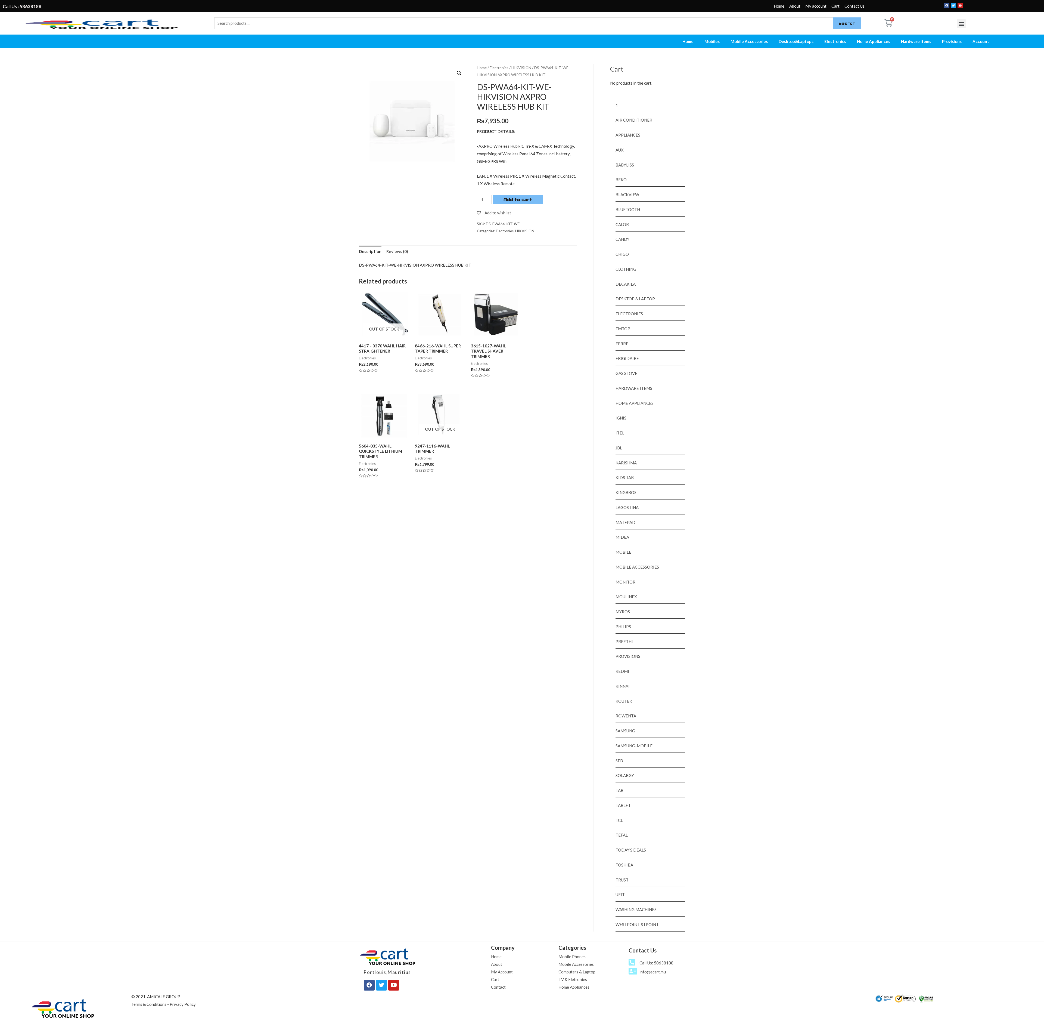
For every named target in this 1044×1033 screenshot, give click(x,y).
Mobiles (712, 41)
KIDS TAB (625, 477)
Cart (835, 6)
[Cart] (888, 23)
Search (847, 23)
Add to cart (518, 199)
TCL (619, 820)
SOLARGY (625, 775)
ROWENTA (626, 715)
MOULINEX (626, 596)
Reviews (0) (397, 251)
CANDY (622, 239)
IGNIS (621, 417)
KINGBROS (626, 492)
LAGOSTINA (627, 507)
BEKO (621, 179)
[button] (961, 23)
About (794, 6)
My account (815, 6)
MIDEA (622, 537)
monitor (625, 581)
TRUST (622, 879)
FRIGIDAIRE (627, 358)
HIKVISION (521, 67)
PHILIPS (623, 626)
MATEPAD (625, 522)
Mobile (623, 552)
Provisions (952, 41)
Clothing (626, 269)
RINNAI (623, 686)
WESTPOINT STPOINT (637, 924)
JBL (619, 447)
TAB (619, 790)
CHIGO (622, 254)
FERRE (622, 343)
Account (980, 41)
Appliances (628, 134)
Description (370, 251)
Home (779, 6)
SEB (619, 760)
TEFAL (622, 834)
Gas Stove (626, 373)
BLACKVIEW (627, 194)
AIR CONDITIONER (634, 120)
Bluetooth (628, 209)
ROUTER (624, 701)
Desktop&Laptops (796, 41)
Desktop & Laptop (635, 298)
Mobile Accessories (749, 41)
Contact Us (854, 6)
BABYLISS (625, 164)
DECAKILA (626, 284)
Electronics (835, 41)
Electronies (499, 67)
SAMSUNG (625, 730)
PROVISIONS (628, 656)
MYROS (623, 611)
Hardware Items (916, 41)
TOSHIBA (624, 864)
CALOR (622, 224)
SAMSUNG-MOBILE (634, 745)
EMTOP (623, 328)
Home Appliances (873, 41)
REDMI (622, 671)
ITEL (620, 432)
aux (620, 149)
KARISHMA (626, 462)
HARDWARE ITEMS (634, 388)
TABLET (623, 805)
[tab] (370, 251)
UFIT (620, 894)
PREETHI (624, 641)
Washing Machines (636, 909)
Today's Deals (631, 849)
